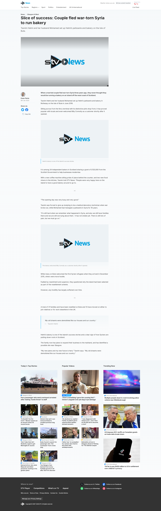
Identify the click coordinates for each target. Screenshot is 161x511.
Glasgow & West (33, 14)
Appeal (65, 488)
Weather (102, 3)
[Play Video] (64, 61)
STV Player (25, 488)
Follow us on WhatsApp (92, 488)
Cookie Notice (63, 493)
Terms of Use (34, 493)
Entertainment (61, 7)
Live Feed (135, 7)
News (23, 14)
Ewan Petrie (25, 98)
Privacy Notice (44, 493)
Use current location (124, 3)
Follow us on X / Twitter (92, 484)
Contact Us (53, 493)
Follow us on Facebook (113, 484)
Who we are (24, 493)
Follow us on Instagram (114, 488)
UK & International (75, 7)
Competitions (39, 488)
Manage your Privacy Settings (31, 498)
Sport (43, 7)
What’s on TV (53, 488)
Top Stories (25, 7)
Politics (50, 7)
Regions (35, 7)
